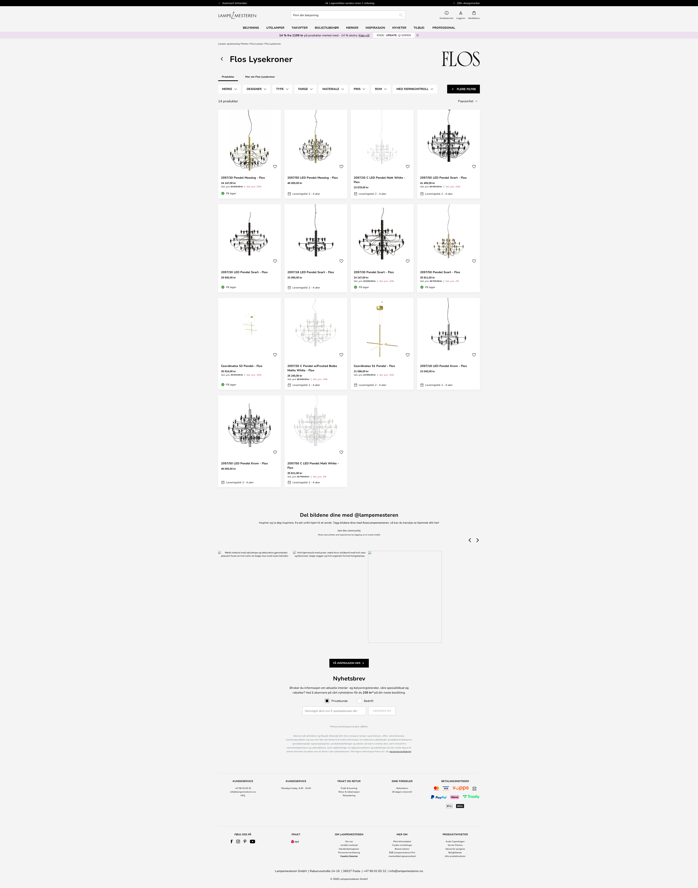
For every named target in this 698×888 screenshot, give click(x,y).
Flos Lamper (256, 43)
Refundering (349, 795)
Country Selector (349, 856)
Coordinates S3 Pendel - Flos (241, 366)
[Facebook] (232, 841)
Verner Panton (455, 844)
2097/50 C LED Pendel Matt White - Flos (313, 465)
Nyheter (399, 28)
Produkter (228, 76)
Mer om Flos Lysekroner (260, 76)
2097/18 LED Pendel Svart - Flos (310, 272)
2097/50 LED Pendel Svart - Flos (443, 178)
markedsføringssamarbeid (402, 856)
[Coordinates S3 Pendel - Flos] (249, 344)
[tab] (229, 89)
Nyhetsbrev (402, 788)
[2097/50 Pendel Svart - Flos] (448, 248)
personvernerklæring (400, 751)
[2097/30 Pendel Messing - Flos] (249, 154)
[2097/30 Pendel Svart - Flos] (382, 248)
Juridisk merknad (349, 844)
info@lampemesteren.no (243, 791)
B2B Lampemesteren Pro (402, 852)
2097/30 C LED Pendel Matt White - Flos (379, 180)
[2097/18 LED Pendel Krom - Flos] (448, 344)
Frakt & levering (349, 788)
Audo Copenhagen (455, 841)
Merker (245, 43)
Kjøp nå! (364, 35)
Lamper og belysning (229, 43)
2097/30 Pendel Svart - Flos (374, 272)
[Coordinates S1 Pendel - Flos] (382, 344)
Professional (443, 28)
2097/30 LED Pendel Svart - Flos (244, 272)
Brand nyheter (402, 848)
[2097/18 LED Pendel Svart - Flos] (315, 248)
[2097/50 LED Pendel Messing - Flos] (315, 154)
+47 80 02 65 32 (243, 788)
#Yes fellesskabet (402, 841)
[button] (275, 166)
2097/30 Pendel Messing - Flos (243, 178)
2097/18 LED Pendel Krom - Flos (443, 366)
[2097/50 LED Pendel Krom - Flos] (249, 441)
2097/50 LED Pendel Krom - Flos (244, 463)
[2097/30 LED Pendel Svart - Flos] (249, 248)
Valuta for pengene (455, 848)
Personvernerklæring (349, 852)
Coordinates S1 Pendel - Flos (374, 366)
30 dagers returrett (402, 791)
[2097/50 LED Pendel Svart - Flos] (448, 154)
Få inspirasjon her (346, 663)
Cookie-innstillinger (402, 844)
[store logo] (237, 15)
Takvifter (300, 28)
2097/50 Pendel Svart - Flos (440, 272)
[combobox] (348, 15)
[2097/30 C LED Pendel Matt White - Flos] (382, 154)
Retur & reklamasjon (349, 791)
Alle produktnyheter (455, 856)
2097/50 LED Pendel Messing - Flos (312, 178)
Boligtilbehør (455, 852)
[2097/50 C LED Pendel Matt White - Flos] (315, 441)
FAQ (243, 795)
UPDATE (394, 35)
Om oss (349, 841)
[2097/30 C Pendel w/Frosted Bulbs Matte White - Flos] (315, 344)
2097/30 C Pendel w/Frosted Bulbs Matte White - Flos (312, 368)
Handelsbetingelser (349, 848)
